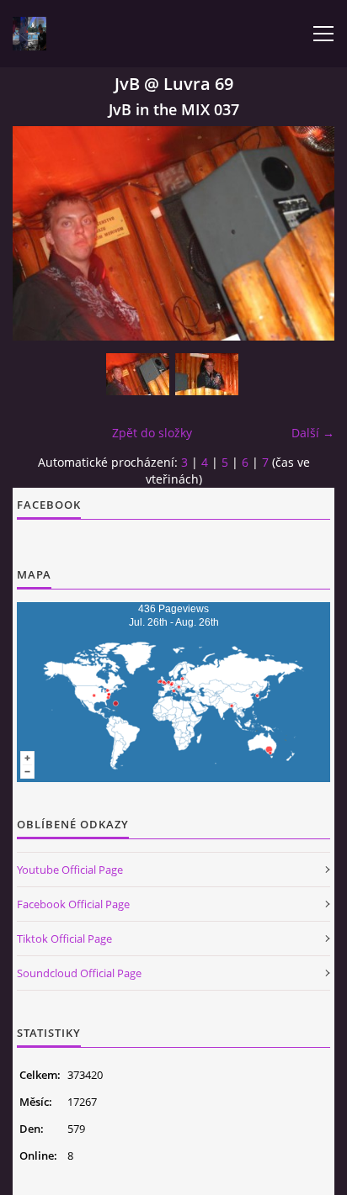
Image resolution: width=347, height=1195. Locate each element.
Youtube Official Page (70, 869)
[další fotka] (307, 233)
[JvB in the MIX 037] (137, 374)
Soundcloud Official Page (79, 973)
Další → (312, 433)
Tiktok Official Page (64, 938)
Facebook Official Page (73, 904)
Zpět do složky (152, 433)
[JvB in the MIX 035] (206, 374)
